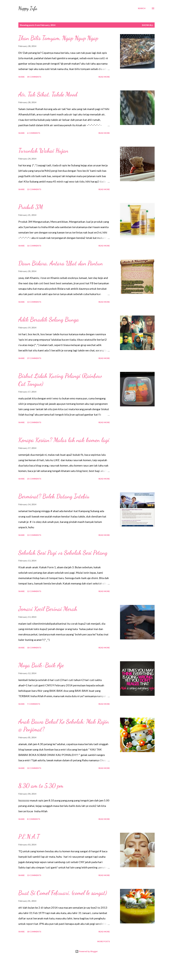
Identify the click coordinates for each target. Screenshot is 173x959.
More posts (103, 941)
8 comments (33, 819)
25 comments (34, 479)
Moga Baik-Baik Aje (41, 665)
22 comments (34, 189)
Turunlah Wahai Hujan (43, 150)
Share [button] (21, 77)
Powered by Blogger (88, 951)
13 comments (34, 302)
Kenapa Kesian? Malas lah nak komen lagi (63, 439)
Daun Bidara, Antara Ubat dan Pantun (60, 263)
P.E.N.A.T (29, 836)
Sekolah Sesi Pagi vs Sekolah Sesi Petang (62, 552)
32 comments (34, 768)
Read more (104, 77)
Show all (147, 25)
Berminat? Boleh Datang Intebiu (54, 496)
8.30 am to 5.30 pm (40, 785)
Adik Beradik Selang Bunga (48, 319)
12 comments (34, 591)
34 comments (34, 77)
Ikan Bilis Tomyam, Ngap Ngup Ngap (58, 38)
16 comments (34, 246)
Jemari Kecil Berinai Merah (47, 608)
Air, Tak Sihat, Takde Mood (47, 94)
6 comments (33, 133)
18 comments (34, 647)
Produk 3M (30, 206)
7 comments (33, 704)
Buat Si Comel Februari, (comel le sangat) (62, 892)
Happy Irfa (27, 8)
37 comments (34, 358)
